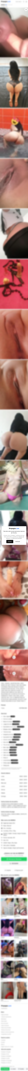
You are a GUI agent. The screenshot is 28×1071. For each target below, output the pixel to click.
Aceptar (10, 541)
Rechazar (17, 541)
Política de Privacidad (17, 538)
